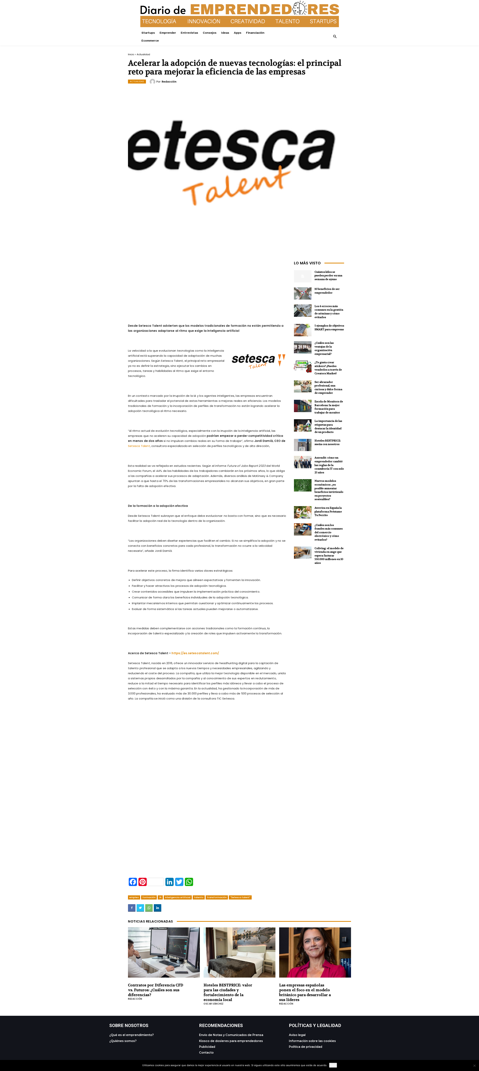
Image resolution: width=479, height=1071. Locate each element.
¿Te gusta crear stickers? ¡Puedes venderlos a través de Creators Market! (328, 368)
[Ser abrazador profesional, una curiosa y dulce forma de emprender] (303, 386)
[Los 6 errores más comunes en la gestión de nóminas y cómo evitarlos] (303, 310)
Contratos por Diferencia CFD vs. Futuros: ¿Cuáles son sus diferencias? (155, 990)
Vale (333, 1065)
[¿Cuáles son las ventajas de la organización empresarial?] (303, 347)
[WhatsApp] (149, 908)
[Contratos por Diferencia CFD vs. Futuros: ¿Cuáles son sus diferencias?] (164, 952)
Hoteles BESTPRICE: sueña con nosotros (328, 442)
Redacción (169, 81)
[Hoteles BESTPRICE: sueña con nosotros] (303, 445)
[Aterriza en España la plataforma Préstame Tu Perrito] (303, 512)
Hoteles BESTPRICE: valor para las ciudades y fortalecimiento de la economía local (228, 992)
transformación (217, 897)
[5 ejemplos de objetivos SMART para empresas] (303, 330)
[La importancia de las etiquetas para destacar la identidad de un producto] (303, 425)
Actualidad (143, 54)
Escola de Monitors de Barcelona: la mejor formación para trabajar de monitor (329, 407)
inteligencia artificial (177, 897)
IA (160, 897)
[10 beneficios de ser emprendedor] (303, 293)
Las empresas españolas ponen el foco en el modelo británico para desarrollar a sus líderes (305, 992)
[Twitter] (140, 908)
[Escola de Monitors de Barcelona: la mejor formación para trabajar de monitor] (303, 406)
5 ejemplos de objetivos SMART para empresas (329, 327)
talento (198, 897)
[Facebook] (131, 908)
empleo (134, 897)
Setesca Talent (139, 446)
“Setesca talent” (240, 897)
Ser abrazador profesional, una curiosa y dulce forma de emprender (328, 387)
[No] (474, 1065)
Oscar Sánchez (214, 1003)
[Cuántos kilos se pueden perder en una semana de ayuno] (303, 276)
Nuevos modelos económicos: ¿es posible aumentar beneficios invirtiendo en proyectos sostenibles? (329, 490)
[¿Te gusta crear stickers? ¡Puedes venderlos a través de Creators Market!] (303, 367)
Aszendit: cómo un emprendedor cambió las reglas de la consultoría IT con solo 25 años (329, 465)
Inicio (131, 54)
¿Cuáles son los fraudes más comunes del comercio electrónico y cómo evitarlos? (329, 532)
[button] (334, 36)
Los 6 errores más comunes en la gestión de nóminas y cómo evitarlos (329, 311)
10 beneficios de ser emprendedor (327, 290)
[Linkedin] (157, 908)
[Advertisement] (207, 285)
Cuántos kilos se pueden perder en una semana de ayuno (328, 275)
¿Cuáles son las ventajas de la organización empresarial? (324, 348)
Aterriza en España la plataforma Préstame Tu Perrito (328, 511)
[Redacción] (153, 81)
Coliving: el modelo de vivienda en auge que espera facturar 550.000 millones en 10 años (329, 556)
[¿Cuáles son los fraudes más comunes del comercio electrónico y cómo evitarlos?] (303, 529)
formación (148, 897)
